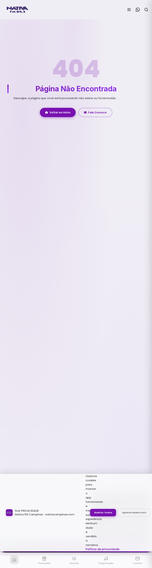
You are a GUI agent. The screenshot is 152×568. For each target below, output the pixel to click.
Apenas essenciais (134, 512)
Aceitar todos (103, 512)
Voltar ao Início (59, 112)
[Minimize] (9, 548)
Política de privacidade (102, 549)
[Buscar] (146, 9)
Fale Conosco (97, 112)
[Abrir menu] (129, 10)
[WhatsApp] (138, 9)
